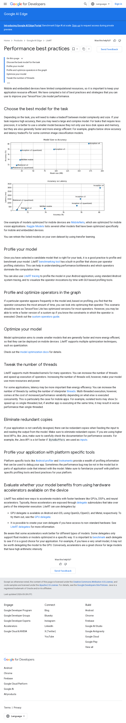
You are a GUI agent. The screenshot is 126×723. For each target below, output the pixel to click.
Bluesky (49, 615)
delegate (82, 502)
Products (18, 40)
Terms (7, 707)
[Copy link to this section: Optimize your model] (45, 329)
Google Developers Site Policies (92, 585)
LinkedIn (49, 626)
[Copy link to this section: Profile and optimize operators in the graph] (84, 293)
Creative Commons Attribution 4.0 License (93, 582)
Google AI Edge (16, 14)
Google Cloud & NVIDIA (15, 631)
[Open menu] (5, 4)
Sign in (118, 4)
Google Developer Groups (17, 615)
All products (10, 694)
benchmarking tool (49, 261)
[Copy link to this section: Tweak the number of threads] (60, 365)
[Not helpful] (119, 40)
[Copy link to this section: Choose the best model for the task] (71, 109)
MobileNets (78, 222)
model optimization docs (34, 352)
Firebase (89, 621)
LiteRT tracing (32, 276)
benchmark (99, 537)
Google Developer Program (18, 610)
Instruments (66, 460)
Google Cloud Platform (15, 683)
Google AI (9, 689)
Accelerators (10, 626)
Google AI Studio (93, 626)
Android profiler (44, 460)
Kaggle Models (35, 226)
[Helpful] (114, 40)
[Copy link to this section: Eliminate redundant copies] (55, 420)
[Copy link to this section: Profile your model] (40, 250)
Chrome (89, 615)
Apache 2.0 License (48, 585)
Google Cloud (92, 636)
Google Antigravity (94, 631)
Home (7, 40)
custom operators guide (45, 316)
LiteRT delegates (20, 526)
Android (89, 610)
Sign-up (76, 25)
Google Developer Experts (17, 621)
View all (89, 647)
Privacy (17, 707)
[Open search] (85, 4)
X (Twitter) (50, 631)
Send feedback (109, 49)
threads (71, 391)
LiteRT (49, 40)
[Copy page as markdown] (84, 49)
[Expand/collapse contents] (22, 58)
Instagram (50, 621)
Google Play (91, 642)
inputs (83, 439)
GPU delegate (43, 517)
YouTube (49, 636)
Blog (47, 610)
